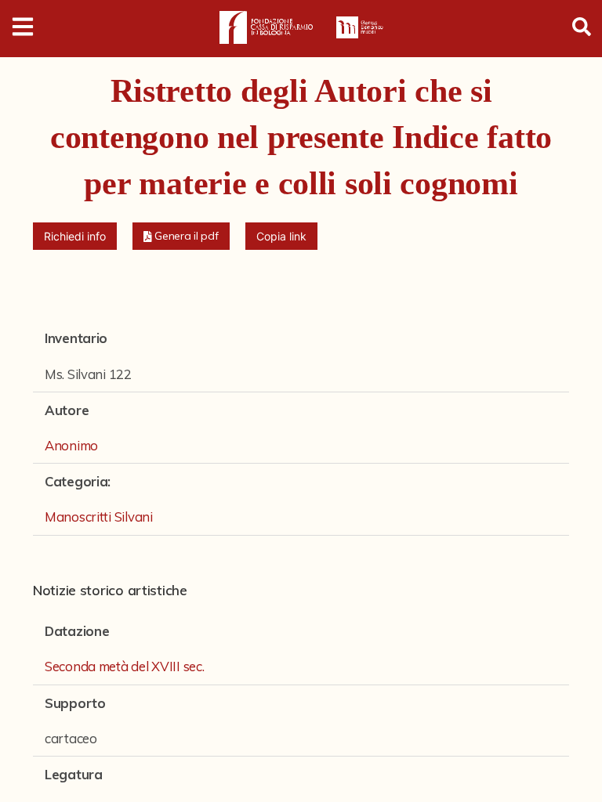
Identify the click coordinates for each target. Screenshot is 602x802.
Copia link (281, 236)
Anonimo (71, 445)
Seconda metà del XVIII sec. (124, 666)
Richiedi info (75, 236)
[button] (181, 236)
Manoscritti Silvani (99, 516)
